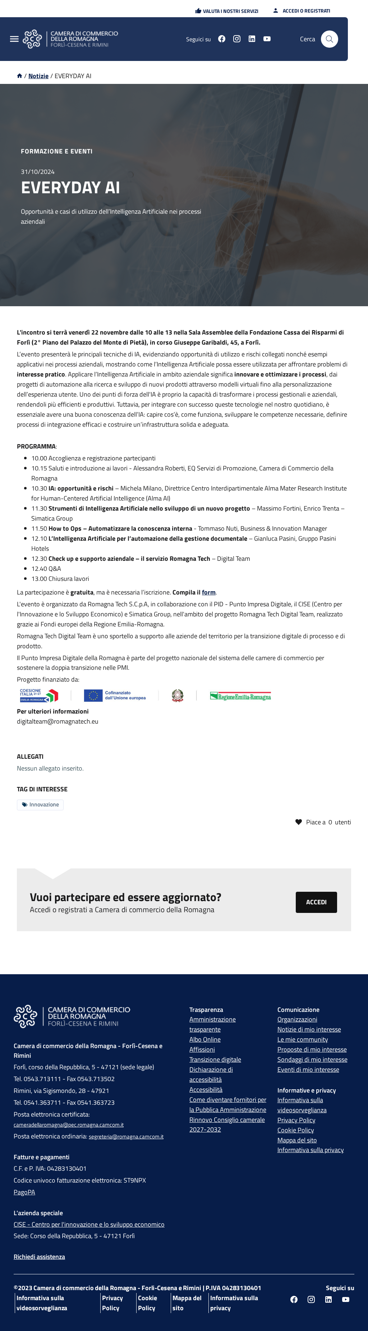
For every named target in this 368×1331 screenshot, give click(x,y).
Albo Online (205, 1039)
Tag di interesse (42, 789)
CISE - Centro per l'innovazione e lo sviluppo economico (89, 1224)
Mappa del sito (297, 1140)
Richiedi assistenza (39, 1256)
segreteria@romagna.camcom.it (126, 1136)
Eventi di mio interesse (308, 1069)
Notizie (38, 76)
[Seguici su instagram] (237, 39)
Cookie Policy (295, 1130)
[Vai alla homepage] (75, 39)
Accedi (316, 902)
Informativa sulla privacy (310, 1150)
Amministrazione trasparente (212, 1024)
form (209, 592)
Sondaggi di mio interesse (312, 1059)
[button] (226, 11)
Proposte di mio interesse (312, 1049)
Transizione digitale (215, 1059)
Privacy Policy (296, 1120)
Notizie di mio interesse (309, 1029)
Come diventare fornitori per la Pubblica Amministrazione (227, 1104)
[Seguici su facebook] (221, 39)
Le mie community (302, 1039)
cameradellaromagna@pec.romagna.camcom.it (69, 1125)
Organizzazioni (297, 1019)
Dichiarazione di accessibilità (211, 1074)
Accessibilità (205, 1089)
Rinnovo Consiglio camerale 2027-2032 (227, 1125)
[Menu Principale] (14, 39)
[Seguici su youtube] (267, 39)
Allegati (30, 756)
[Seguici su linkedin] (252, 39)
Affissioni (202, 1049)
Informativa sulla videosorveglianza (302, 1105)
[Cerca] (329, 39)
